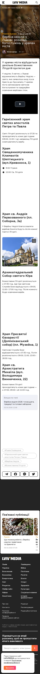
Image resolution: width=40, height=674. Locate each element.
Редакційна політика (29, 611)
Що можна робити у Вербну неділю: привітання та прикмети (17, 541)
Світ (4, 582)
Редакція (24, 604)
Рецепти (6, 585)
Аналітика (6, 596)
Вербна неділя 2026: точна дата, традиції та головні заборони (19, 402)
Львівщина (25, 564)
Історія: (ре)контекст (27, 597)
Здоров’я (25, 585)
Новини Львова (15, 8)
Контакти (6, 607)
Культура (25, 589)
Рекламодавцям (27, 607)
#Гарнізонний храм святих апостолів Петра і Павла (16, 455)
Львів (4, 564)
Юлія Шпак (12, 52)
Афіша (5, 592)
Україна (5, 568)
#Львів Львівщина (13, 450)
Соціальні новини (29, 592)
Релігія (6, 537)
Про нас (5, 604)
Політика (25, 571)
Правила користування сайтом (10, 617)
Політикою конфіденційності (12, 661)
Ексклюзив (7, 571)
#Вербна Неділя (12, 461)
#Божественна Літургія (15, 465)
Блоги (23, 578)
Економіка (6, 575)
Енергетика (7, 578)
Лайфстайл (7, 589)
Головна (5, 8)
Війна (23, 568)
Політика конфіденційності (9, 611)
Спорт (24, 582)
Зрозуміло (10, 668)
